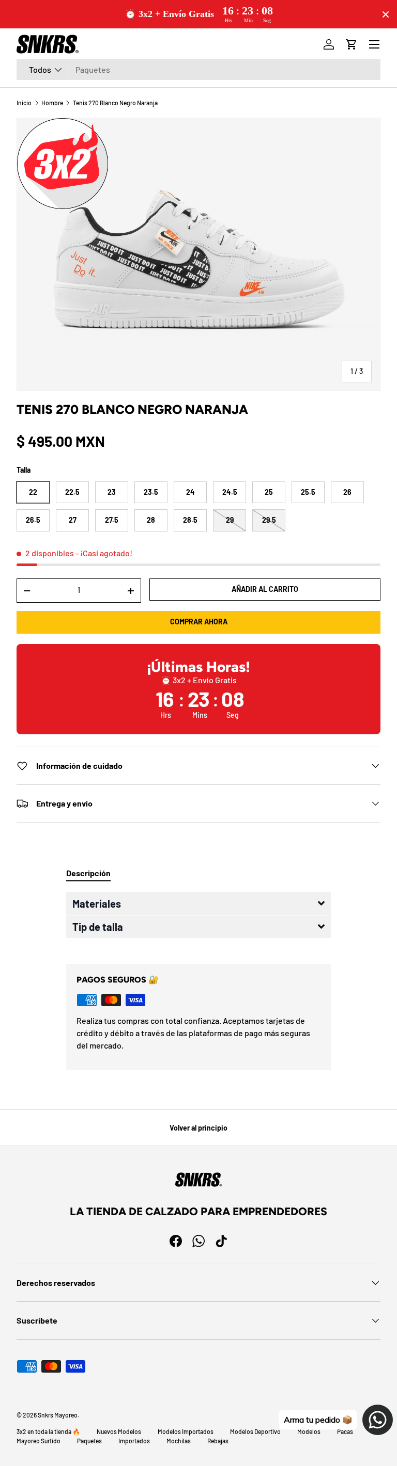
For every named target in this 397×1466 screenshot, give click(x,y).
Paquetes (89, 1440)
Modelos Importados (185, 1431)
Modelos (308, 1431)
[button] (198, 903)
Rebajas (217, 1440)
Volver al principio (198, 1127)
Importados (134, 1440)
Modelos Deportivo (255, 1431)
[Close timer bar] (385, 14)
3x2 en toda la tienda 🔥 (48, 1431)
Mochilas (178, 1440)
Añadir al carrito (265, 589)
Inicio (24, 103)
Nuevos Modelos (119, 1431)
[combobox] (198, 69)
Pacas (345, 1431)
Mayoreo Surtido (38, 1440)
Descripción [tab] (88, 873)
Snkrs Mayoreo (58, 1415)
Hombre (52, 103)
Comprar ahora (198, 621)
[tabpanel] (198, 919)
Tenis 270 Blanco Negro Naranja (115, 103)
